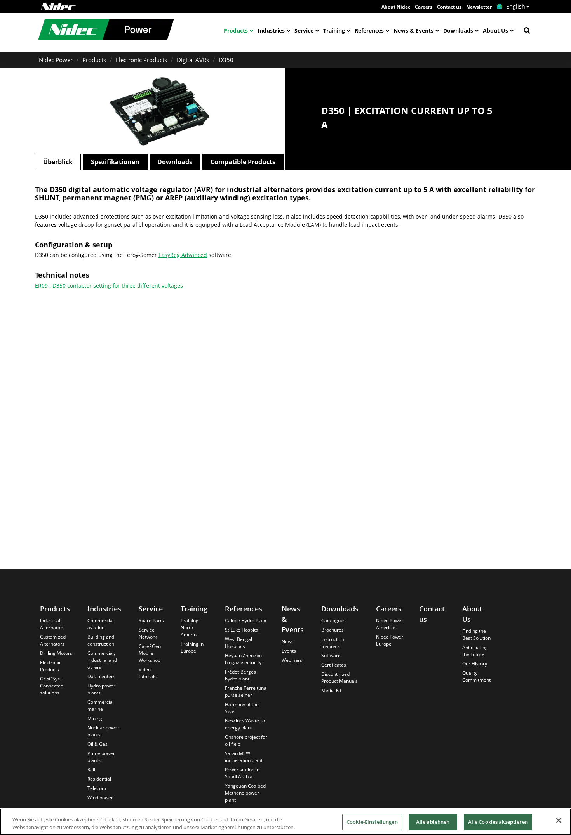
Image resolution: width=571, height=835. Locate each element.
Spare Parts (151, 620)
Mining (94, 718)
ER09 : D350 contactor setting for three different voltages (109, 285)
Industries (271, 30)
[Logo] (58, 6)
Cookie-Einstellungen (372, 821)
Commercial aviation (100, 624)
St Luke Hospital (242, 630)
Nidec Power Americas (389, 624)
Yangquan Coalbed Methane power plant (245, 793)
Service (303, 30)
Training (334, 30)
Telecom (96, 788)
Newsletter (479, 6)
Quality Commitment (476, 676)
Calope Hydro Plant (245, 620)
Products (236, 30)
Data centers (101, 676)
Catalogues (333, 620)
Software (331, 655)
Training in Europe (192, 647)
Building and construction (100, 640)
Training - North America (191, 627)
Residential (99, 779)
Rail (91, 769)
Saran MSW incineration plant (244, 757)
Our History (474, 663)
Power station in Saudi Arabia (242, 773)
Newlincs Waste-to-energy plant (245, 724)
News (288, 641)
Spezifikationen (115, 162)
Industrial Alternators (52, 624)
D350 (226, 60)
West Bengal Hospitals (238, 642)
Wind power (100, 797)
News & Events (413, 30)
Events (289, 651)
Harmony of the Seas (242, 708)
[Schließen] (558, 820)
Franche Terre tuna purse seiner (245, 691)
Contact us (449, 6)
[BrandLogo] (106, 30)
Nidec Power (56, 60)
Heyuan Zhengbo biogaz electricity (243, 659)
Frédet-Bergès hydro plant (240, 675)
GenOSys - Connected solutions (51, 685)
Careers (423, 6)
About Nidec (395, 6)
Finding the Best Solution (476, 634)
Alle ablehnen (433, 821)
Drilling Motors (56, 653)
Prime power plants (101, 757)
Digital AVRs (193, 60)
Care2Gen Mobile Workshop (150, 653)
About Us (495, 30)
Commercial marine (100, 705)
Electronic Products (141, 60)
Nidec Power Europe (389, 640)
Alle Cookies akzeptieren (498, 821)
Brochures (332, 630)
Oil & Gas (97, 744)
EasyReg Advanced (182, 255)
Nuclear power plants (103, 731)
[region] (285, 821)
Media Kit (331, 690)
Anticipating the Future (475, 651)
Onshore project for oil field (246, 740)
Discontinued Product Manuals (339, 677)
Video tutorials (148, 673)
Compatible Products (243, 162)
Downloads (458, 30)
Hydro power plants (101, 689)
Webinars (292, 660)
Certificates (333, 664)
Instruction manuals (332, 642)
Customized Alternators (53, 640)
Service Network (148, 633)
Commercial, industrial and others (102, 660)
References (369, 30)
